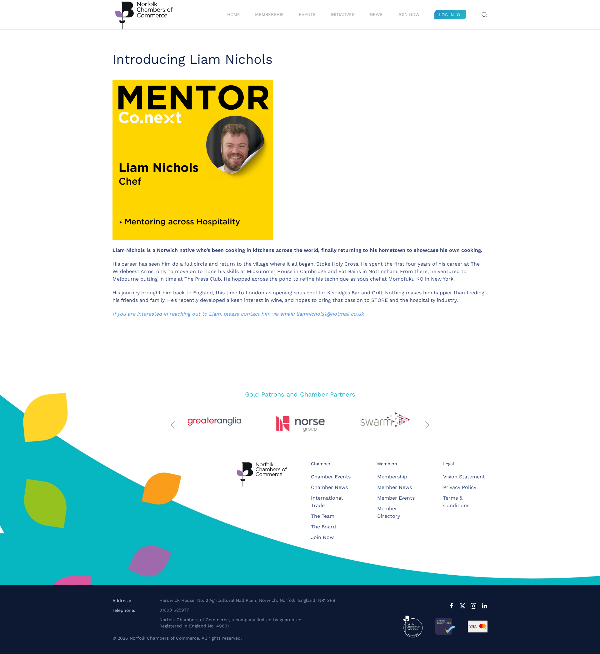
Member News (394, 487)
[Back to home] (143, 14)
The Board (323, 527)
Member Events (396, 498)
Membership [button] (269, 14)
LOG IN (446, 14)
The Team (322, 516)
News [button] (376, 14)
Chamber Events (331, 477)
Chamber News (329, 487)
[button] (484, 14)
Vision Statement (464, 477)
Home (233, 14)
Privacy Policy (459, 487)
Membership (392, 477)
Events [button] (307, 14)
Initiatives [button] (343, 14)
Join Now (408, 14)
